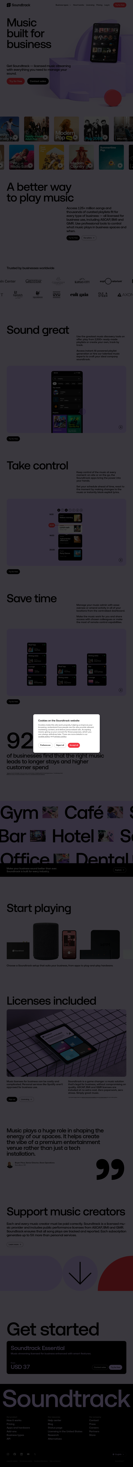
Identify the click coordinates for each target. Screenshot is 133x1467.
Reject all (60, 745)
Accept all (74, 745)
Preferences (45, 745)
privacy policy (60, 736)
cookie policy (44, 736)
